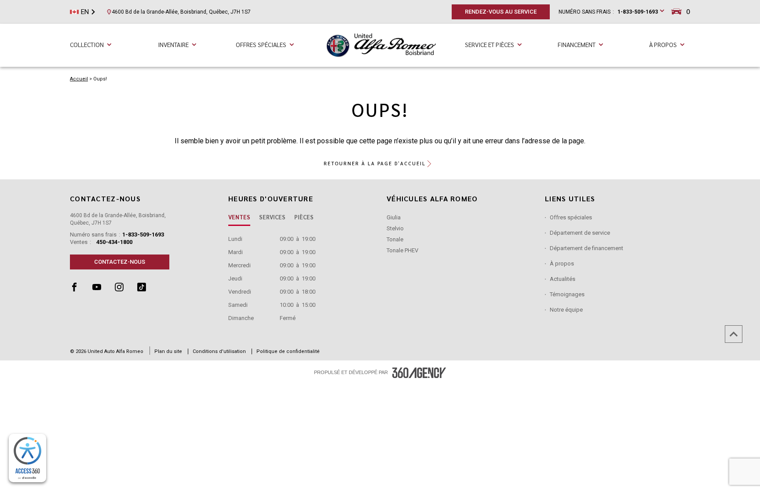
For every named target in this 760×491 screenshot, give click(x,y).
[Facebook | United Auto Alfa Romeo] (81, 289)
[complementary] (27, 458)
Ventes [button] (239, 217)
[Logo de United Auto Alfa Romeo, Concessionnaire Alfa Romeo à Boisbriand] (381, 44)
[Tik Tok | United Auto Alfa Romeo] (147, 289)
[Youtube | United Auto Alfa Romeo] (103, 289)
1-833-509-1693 (638, 12)
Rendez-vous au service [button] (501, 11)
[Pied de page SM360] (419, 372)
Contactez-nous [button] (119, 261)
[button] (380, 163)
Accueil (79, 79)
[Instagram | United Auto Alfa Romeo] (126, 289)
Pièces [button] (304, 217)
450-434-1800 (114, 242)
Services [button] (272, 217)
